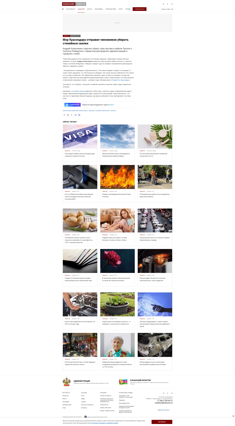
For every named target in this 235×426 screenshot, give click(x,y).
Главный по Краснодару (120, 80)
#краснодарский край (70, 110)
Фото (82, 395)
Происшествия (110, 9)
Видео (83, 398)
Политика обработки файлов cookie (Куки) (125, 411)
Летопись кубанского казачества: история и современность (107, 400)
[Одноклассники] (71, 115)
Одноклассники (167, 4)
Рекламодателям (124, 403)
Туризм (127, 9)
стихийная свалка (77, 91)
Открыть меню (63, 9)
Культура (84, 392)
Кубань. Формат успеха (107, 410)
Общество (81, 9)
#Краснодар (83, 110)
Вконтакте (163, 4)
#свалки (92, 110)
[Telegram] (75, 115)
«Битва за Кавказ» (105, 395)
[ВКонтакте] (67, 115)
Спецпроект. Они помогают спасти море (126, 396)
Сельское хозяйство (87, 404)
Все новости (70, 9)
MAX (112, 105)
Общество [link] (67, 150)
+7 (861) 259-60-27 (165, 401)
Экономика (99, 9)
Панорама (103, 392)
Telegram (171, 4)
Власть (89, 9)
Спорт (121, 9)
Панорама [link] (105, 234)
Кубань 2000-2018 (105, 407)
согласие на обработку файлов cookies (104, 423)
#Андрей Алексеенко (102, 110)
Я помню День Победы (126, 392)
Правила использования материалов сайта (126, 406)
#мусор (113, 110)
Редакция (122, 400)
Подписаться (74, 104)
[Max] (79, 115)
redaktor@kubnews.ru (164, 403)
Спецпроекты (139, 9)
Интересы (84, 408)
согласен (162, 422)
